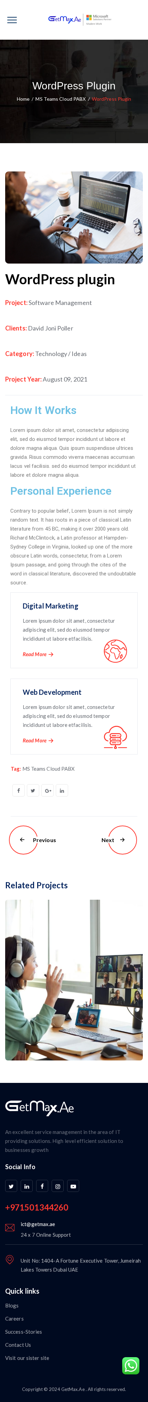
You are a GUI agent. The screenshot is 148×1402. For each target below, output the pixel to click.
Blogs (12, 1305)
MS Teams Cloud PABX (48, 769)
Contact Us (18, 1345)
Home (23, 99)
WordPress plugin (60, 279)
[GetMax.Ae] (73, 20)
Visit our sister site (27, 1358)
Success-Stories (23, 1332)
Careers (14, 1318)
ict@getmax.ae (38, 1224)
